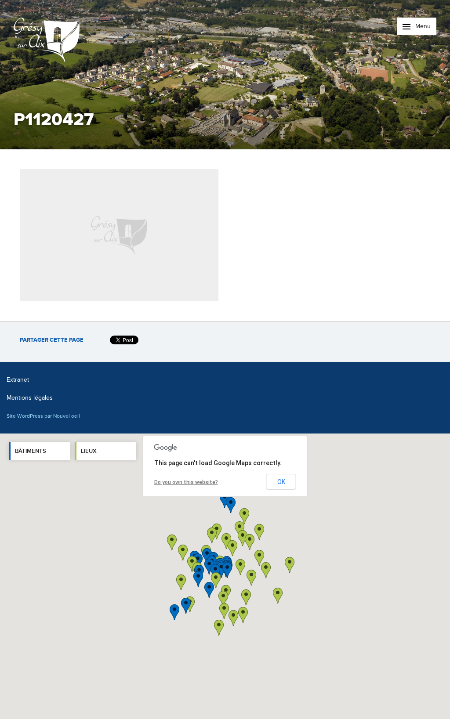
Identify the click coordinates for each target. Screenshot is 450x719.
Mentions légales (30, 397)
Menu (422, 26)
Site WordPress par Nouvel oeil (43, 416)
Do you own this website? (186, 482)
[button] (251, 577)
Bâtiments (30, 451)
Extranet (18, 379)
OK (281, 481)
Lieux (89, 451)
